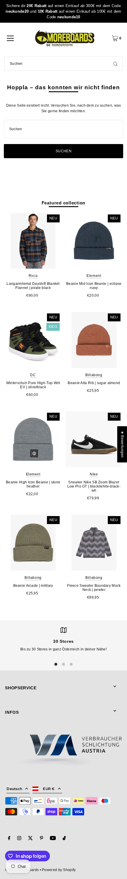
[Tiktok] (64, 839)
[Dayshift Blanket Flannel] (33, 241)
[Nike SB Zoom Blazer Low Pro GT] (94, 439)
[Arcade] (33, 543)
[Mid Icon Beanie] (94, 241)
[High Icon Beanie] (33, 439)
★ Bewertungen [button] (122, 444)
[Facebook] (9, 839)
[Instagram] (19, 839)
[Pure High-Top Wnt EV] (33, 340)
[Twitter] (30, 839)
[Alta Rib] (94, 340)
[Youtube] (53, 839)
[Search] (115, 64)
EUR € (49, 789)
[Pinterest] (41, 839)
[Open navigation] (10, 38)
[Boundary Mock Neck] (94, 543)
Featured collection (64, 202)
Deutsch (14, 789)
